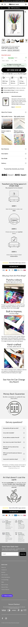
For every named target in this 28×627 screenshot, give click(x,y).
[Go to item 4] (17, 41)
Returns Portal (4, 584)
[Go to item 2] (8, 41)
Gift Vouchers (4, 574)
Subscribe (22, 554)
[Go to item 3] (13, 41)
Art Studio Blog (4, 579)
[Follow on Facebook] (2, 618)
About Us (3, 567)
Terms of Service (5, 589)
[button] (2, 7)
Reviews (3, 572)
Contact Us (4, 569)
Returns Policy (4, 587)
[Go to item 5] (22, 41)
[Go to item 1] (3, 41)
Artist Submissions (5, 577)
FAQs (2, 582)
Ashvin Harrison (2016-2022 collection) (10, 46)
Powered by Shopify (15, 622)
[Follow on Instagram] (6, 618)
